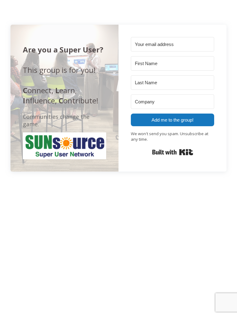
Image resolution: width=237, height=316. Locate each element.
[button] (64, 145)
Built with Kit (172, 152)
